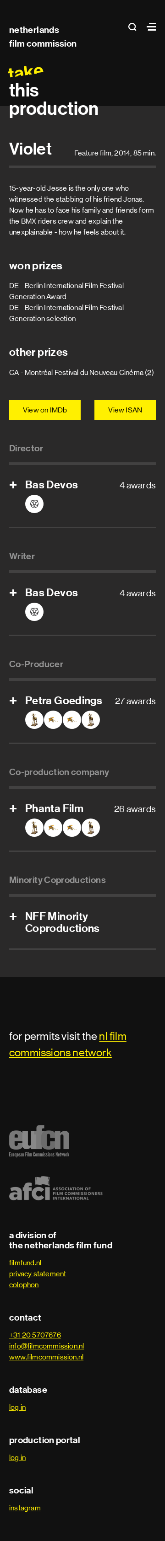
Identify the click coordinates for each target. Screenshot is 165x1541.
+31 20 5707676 (35, 1335)
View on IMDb (45, 410)
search (135, 27)
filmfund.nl (25, 1262)
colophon (24, 1284)
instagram (25, 1508)
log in (17, 1407)
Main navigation (149, 27)
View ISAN (125, 410)
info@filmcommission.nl (46, 1346)
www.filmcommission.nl (46, 1357)
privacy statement (37, 1273)
